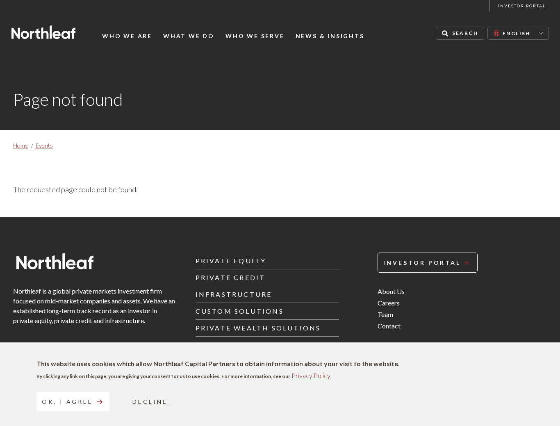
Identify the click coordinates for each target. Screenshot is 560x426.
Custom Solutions (240, 311)
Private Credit (231, 277)
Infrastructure (234, 294)
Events (44, 145)
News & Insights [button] (330, 36)
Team (385, 314)
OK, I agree (67, 401)
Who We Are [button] (127, 36)
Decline (149, 401)
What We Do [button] (188, 36)
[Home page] (43, 32)
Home (20, 145)
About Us (391, 291)
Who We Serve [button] (255, 36)
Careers (389, 303)
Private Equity (231, 260)
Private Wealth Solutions (258, 328)
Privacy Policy (310, 375)
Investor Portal (522, 5)
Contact (389, 326)
